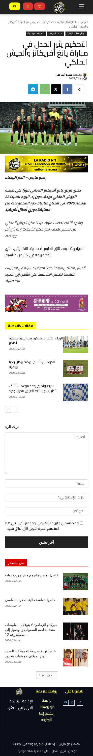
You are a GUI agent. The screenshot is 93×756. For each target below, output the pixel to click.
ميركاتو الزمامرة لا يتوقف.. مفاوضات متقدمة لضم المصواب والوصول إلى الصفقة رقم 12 (31, 629)
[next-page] (8, 409)
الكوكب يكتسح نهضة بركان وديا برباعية (32, 364)
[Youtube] (66, 703)
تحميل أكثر (48, 675)
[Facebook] (67, 89)
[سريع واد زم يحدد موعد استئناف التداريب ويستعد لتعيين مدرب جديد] (75, 392)
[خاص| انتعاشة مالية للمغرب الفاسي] (75, 606)
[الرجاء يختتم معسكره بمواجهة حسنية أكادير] (75, 344)
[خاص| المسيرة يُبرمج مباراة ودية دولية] (75, 581)
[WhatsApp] (45, 89)
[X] (56, 89)
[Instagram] (72, 703)
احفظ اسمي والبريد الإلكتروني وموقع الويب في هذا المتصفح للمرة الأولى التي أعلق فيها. (42, 526)
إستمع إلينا (46, 713)
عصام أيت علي (64, 74)
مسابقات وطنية (36, 34)
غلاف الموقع (56, 34)
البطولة (46, 719)
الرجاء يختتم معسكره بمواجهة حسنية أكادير (36, 340)
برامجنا (47, 700)
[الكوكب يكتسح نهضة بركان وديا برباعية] (75, 368)
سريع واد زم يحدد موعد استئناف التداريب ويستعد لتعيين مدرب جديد (33, 388)
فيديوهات (46, 706)
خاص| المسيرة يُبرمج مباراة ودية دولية (32, 575)
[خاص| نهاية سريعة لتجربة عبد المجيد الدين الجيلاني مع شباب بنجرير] (75, 657)
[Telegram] (33, 89)
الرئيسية (84, 22)
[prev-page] (16, 409)
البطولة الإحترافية (67, 22)
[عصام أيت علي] (85, 75)
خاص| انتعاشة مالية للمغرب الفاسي (30, 600)
